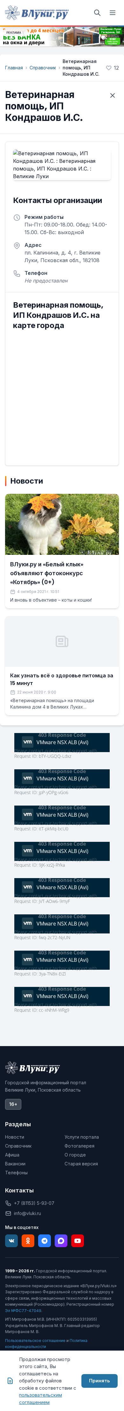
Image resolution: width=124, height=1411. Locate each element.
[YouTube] (77, 1240)
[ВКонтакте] (11, 1240)
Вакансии (15, 1163)
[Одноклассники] (28, 1240)
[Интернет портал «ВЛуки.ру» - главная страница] (37, 12)
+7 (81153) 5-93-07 (34, 1203)
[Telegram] (44, 1240)
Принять (99, 1381)
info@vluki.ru (27, 1213)
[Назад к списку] (112, 95)
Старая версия (81, 1163)
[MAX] (61, 1240)
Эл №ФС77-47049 (23, 1310)
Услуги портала (82, 1137)
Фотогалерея (79, 1146)
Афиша (12, 1154)
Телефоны (16, 1172)
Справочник (43, 67)
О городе (75, 1154)
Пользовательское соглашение (35, 1340)
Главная (14, 67)
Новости (14, 1137)
